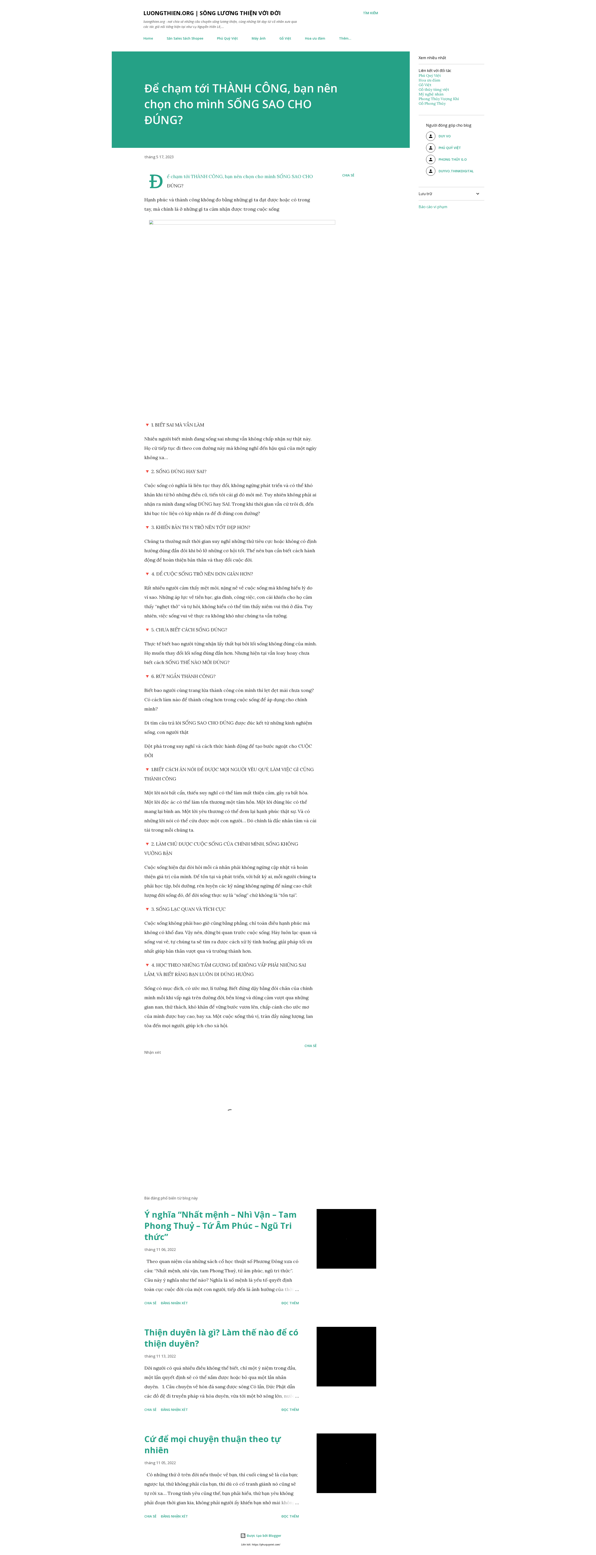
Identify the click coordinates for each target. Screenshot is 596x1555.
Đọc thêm (290, 1303)
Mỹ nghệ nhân (431, 94)
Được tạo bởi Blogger (263, 1535)
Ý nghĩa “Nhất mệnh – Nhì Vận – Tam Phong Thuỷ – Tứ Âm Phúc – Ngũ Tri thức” (220, 1226)
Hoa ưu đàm (315, 38)
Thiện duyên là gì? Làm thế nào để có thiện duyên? (221, 1338)
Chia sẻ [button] (348, 175)
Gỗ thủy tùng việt (434, 89)
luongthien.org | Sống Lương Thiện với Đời (212, 13)
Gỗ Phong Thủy (432, 103)
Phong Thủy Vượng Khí (439, 98)
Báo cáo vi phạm (433, 206)
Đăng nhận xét (174, 1303)
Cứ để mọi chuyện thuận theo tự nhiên (212, 1444)
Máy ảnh (259, 38)
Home (148, 38)
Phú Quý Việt (227, 38)
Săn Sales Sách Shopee (185, 38)
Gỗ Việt (285, 38)
